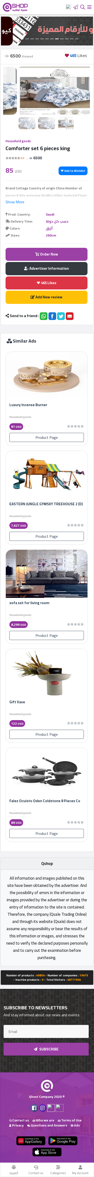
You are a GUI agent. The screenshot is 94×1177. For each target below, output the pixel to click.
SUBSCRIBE (49, 1049)
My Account (80, 1173)
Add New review (48, 297)
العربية (13, 1173)
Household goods (18, 141)
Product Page (46, 437)
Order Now (48, 254)
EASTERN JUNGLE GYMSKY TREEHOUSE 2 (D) (46, 503)
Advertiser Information (49, 268)
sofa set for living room (29, 602)
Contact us (35, 1173)
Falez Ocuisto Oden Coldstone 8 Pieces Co (44, 800)
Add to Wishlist (74, 170)
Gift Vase (17, 701)
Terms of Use (71, 1120)
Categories (58, 1173)
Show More (15, 202)
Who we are (44, 1120)
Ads (76, 1125)
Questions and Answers (48, 1125)
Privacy (17, 1125)
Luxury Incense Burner (28, 404)
